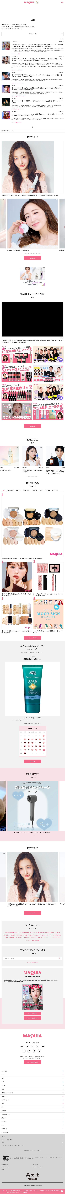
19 (32, 746)
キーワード (7, 130)
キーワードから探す (32, 962)
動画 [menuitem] (3, 1125)
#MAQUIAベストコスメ (29, 932)
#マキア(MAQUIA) (15, 122)
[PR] (32, 276)
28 (40, 750)
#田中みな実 (19, 935)
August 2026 (32, 728)
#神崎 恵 (25, 935)
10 (25, 743)
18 (28, 746)
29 (44, 750)
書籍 (3, 1142)
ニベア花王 (39, 718)
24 (25, 750)
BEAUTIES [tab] (55, 490)
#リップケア (33, 937)
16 (21, 746)
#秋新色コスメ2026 (55, 932)
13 (36, 743)
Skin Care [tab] (10, 490)
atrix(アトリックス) (29, 718)
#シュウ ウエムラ (15, 83)
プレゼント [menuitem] (4, 1121)
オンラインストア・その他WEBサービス (12, 1145)
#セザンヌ (28, 940)
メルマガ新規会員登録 (32, 1062)
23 (21, 750)
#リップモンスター (55, 937)
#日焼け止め (26, 937)
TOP (3, 130)
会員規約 (3, 1169)
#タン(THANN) (20, 109)
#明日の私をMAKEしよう (13, 932)
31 (25, 753)
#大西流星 (12, 935)
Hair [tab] (41, 490)
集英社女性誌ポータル (5, 1164)
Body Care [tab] (26, 490)
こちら (33, 1158)
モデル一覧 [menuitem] (4, 1128)
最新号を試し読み (32, 1013)
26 (32, 750)
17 (25, 746)
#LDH (20, 122)
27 (36, 750)
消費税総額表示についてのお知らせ (32, 1150)
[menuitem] (32, 1071)
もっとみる (32, 258)
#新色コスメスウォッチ (33, 935)
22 (44, 746)
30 (21, 753)
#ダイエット (46, 937)
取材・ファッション (7, 1139)
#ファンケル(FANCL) (15, 96)
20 (36, 746)
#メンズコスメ (21, 83)
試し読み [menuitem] (4, 1118)
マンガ (3, 1136)
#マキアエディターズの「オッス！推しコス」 (50, 935)
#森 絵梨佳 (6, 935)
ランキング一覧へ (32, 637)
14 (40, 743)
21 (40, 746)
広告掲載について (35, 1164)
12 (32, 743)
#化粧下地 (40, 937)
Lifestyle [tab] (47, 490)
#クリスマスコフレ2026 (43, 932)
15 (43, 743)
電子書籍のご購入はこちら (32, 1018)
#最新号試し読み (35, 940)
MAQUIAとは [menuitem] (5, 1132)
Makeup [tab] (18, 490)
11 (28, 743)
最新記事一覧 (32, 33)
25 (29, 750)
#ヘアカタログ (19, 937)
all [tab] (4, 490)
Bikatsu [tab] (34, 490)
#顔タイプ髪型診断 (10, 937)
